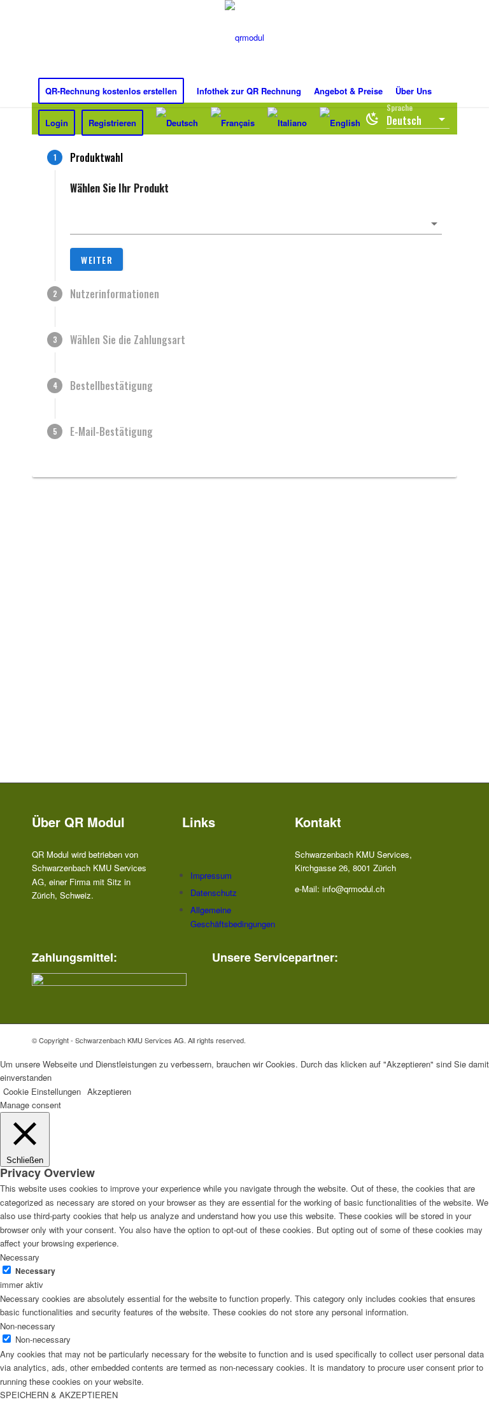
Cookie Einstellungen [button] (42, 1091)
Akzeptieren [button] (109, 1091)
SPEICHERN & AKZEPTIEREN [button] (59, 1395)
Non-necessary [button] (27, 1326)
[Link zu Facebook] (409, 1040)
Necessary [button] (19, 1257)
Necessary (35, 1271)
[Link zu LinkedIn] (447, 1040)
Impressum (211, 875)
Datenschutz (213, 892)
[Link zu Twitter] (428, 1040)
